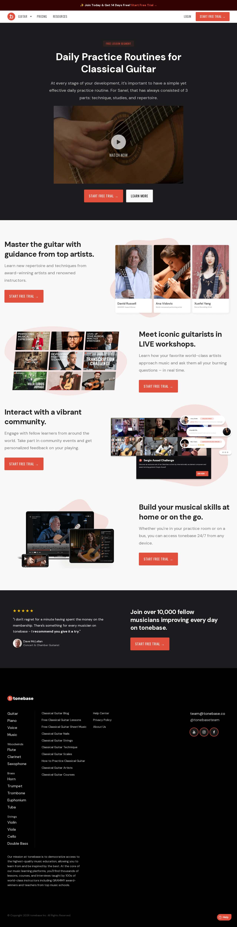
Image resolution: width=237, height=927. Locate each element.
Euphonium (16, 800)
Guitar (12, 713)
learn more (139, 195)
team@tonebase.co (207, 713)
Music (12, 734)
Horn (11, 779)
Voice (12, 727)
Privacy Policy (102, 720)
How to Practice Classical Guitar (63, 761)
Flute (11, 749)
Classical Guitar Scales (57, 754)
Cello (11, 836)
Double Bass (17, 843)
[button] (25, 16)
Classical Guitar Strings (57, 740)
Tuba (11, 807)
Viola (11, 829)
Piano (12, 720)
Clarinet (14, 756)
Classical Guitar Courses (58, 775)
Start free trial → (24, 296)
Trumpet (14, 786)
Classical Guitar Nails (55, 734)
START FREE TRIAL (103, 195)
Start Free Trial (213, 16)
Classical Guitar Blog (55, 713)
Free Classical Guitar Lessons (61, 720)
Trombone (16, 793)
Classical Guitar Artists (57, 768)
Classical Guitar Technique (59, 747)
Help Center (101, 713)
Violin (11, 822)
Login (187, 16)
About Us (99, 727)
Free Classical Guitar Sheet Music (64, 727)
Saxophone (16, 763)
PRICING (42, 16)
